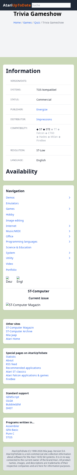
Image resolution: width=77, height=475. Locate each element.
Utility (9, 258)
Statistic (11, 356)
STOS (9, 437)
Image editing (15, 220)
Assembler (12, 426)
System (10, 252)
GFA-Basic (12, 430)
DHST (9, 408)
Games (28, 22)
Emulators (12, 203)
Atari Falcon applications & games (27, 375)
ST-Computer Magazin (20, 327)
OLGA (9, 400)
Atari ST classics (16, 371)
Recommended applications (23, 368)
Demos (10, 197)
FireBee (10, 379)
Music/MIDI (13, 231)
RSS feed (11, 364)
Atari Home (13, 338)
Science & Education (18, 247)
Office (9, 236)
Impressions (44, 119)
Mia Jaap (11, 335)
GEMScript (12, 397)
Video (9, 263)
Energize (41, 109)
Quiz (37, 22)
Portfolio (11, 269)
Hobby (10, 214)
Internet (11, 226)
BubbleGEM (13, 404)
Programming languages (21, 241)
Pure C (10, 433)
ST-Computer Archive (19, 331)
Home (17, 22)
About (9, 360)
